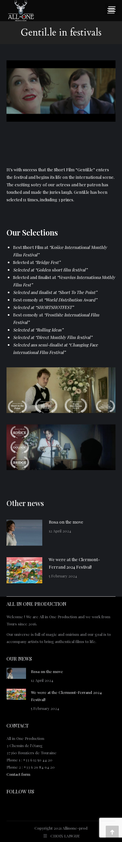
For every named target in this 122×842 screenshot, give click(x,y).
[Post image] (24, 533)
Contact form (18, 774)
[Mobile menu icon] (110, 10)
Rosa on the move (66, 522)
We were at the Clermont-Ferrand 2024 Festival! (74, 563)
